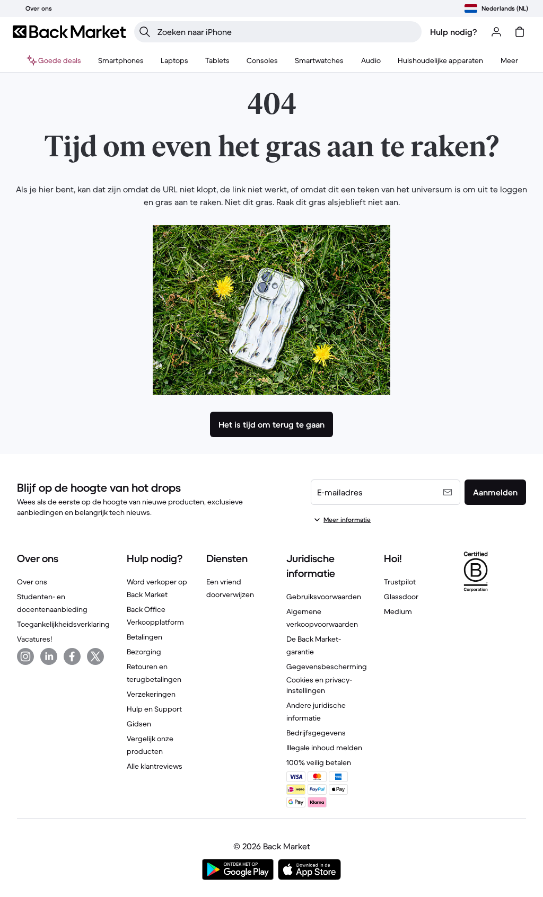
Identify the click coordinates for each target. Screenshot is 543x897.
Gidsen (139, 724)
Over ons (32, 582)
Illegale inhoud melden (324, 747)
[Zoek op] (144, 31)
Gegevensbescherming (326, 666)
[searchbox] (286, 31)
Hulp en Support (154, 709)
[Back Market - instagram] (25, 656)
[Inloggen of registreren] (496, 31)
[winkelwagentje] (519, 31)
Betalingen (144, 637)
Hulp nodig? (453, 31)
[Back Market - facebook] (72, 656)
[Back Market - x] (95, 656)
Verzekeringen (151, 694)
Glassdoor (401, 596)
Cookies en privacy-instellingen (319, 685)
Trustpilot (400, 582)
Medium (398, 611)
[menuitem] (121, 60)
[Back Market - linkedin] (48, 656)
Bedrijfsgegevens (316, 733)
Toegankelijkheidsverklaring (63, 624)
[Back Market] (69, 31)
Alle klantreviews (154, 766)
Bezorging (144, 651)
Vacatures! (34, 639)
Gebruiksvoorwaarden (323, 596)
